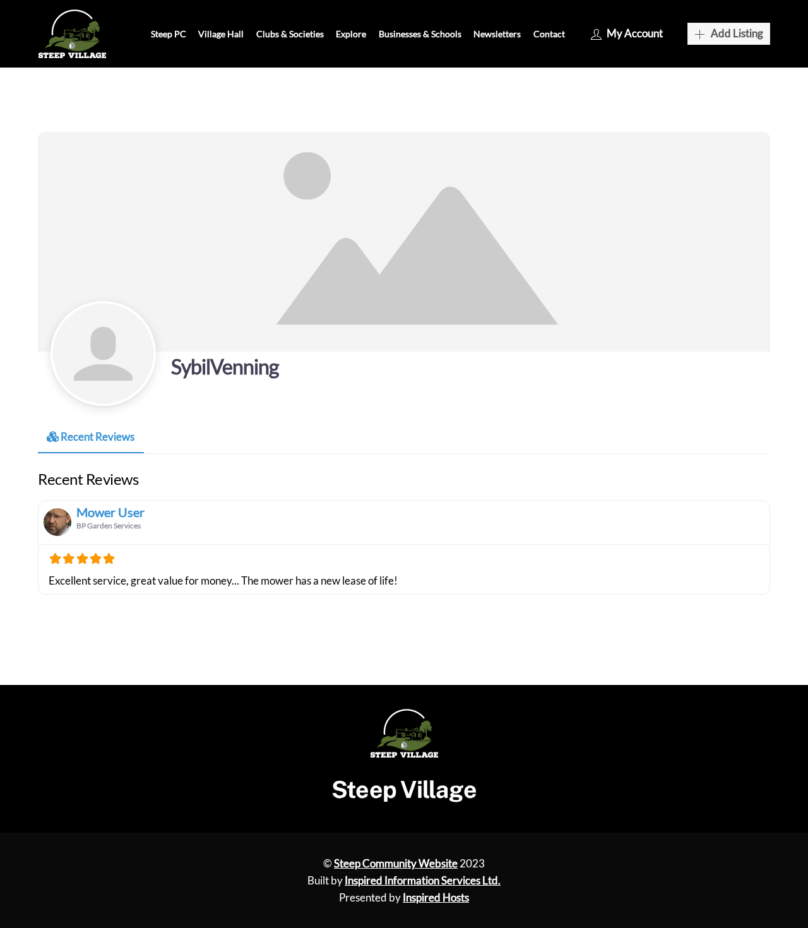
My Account (635, 33)
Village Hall (221, 33)
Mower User (110, 512)
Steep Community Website (396, 863)
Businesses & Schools (420, 33)
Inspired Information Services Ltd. (423, 880)
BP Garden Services (108, 525)
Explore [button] (351, 33)
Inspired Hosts (436, 897)
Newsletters (497, 33)
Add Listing (737, 33)
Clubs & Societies (290, 33)
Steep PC (168, 33)
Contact (549, 33)
